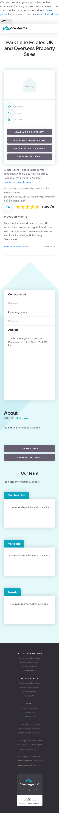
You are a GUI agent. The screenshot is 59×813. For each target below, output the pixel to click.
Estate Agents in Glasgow (29, 765)
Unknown (18, 106)
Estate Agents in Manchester (30, 740)
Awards (12, 592)
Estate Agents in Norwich (29, 733)
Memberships (16, 495)
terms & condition (47, 14)
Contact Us (29, 670)
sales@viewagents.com (17, 182)
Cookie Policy (30, 717)
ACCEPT (6, 21)
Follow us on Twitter (29, 662)
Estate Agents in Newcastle (29, 760)
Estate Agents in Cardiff (29, 728)
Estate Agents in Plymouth (30, 756)
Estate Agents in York (29, 749)
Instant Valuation (29, 666)
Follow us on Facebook (29, 658)
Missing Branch (29, 691)
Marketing (14, 543)
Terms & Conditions (29, 708)
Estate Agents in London (30, 724)
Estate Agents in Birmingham (29, 744)
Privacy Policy (29, 712)
